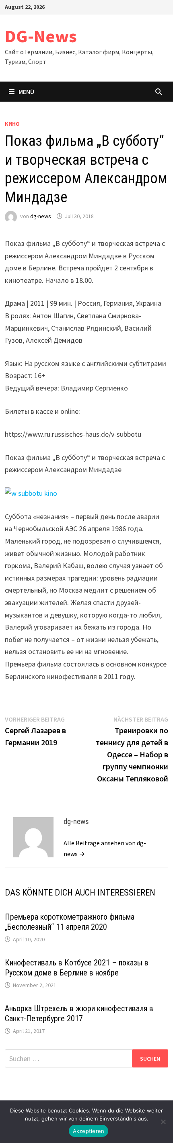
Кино (12, 123)
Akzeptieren (89, 1131)
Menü (26, 92)
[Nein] (163, 1122)
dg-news (40, 216)
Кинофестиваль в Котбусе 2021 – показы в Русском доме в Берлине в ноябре (76, 967)
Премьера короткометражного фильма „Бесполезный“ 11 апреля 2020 (69, 922)
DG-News (41, 36)
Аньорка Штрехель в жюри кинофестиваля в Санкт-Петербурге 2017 (79, 1013)
